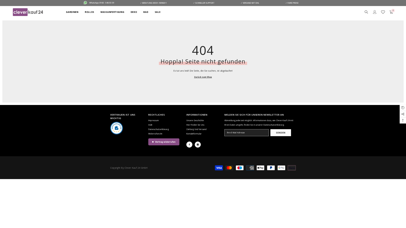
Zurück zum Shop (203, 77)
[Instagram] (198, 145)
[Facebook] (189, 145)
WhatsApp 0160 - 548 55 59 (101, 2)
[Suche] (366, 12)
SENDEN (280, 132)
